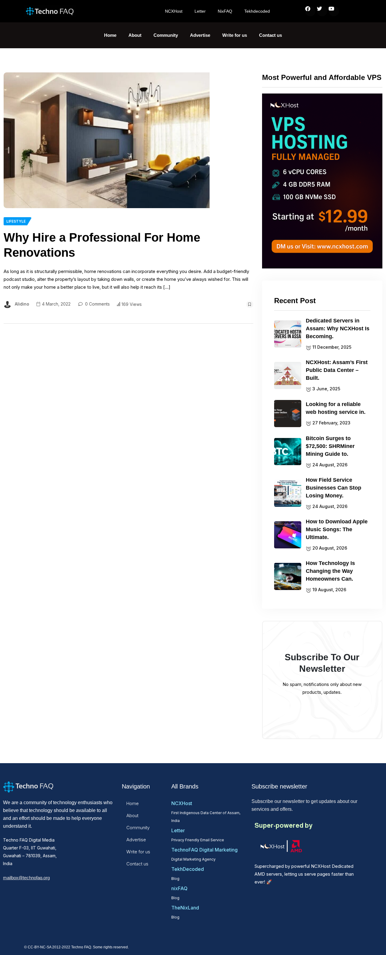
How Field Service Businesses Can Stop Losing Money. (333, 488)
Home (110, 35)
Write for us (234, 35)
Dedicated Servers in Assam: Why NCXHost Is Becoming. (337, 328)
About (134, 35)
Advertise (200, 35)
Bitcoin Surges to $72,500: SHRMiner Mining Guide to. (330, 446)
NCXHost (173, 11)
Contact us (270, 35)
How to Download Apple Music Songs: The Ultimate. (337, 529)
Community (165, 35)
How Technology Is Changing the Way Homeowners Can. (330, 571)
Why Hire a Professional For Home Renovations (102, 245)
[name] (107, 140)
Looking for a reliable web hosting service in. (335, 408)
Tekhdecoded (257, 11)
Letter (200, 11)
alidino (22, 303)
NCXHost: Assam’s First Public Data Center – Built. (337, 370)
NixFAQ (225, 11)
